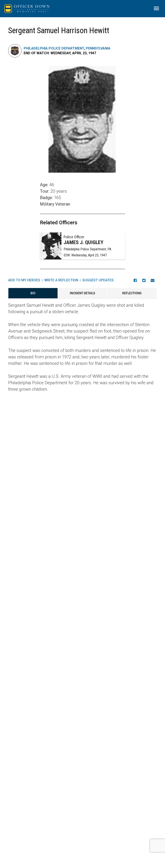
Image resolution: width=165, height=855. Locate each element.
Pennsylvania (98, 48)
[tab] (33, 293)
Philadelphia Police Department (54, 48)
